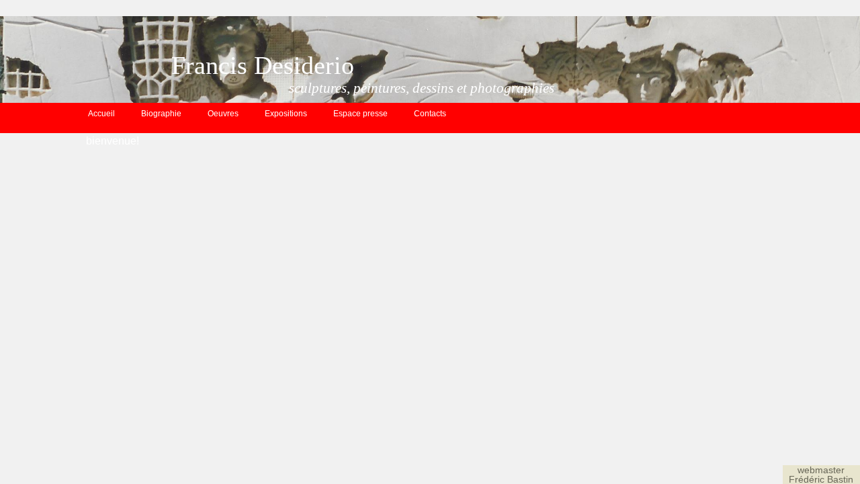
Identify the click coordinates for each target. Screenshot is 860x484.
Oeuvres (223, 113)
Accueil (101, 113)
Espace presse (360, 113)
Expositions (286, 113)
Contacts (430, 113)
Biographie (161, 113)
